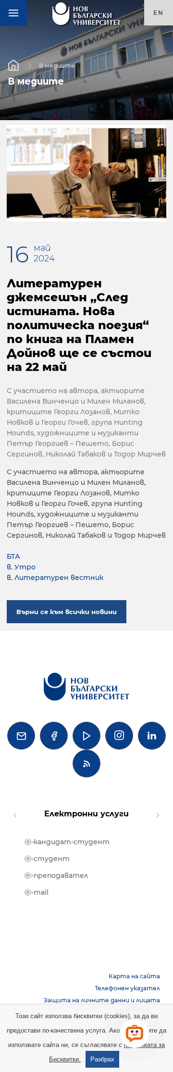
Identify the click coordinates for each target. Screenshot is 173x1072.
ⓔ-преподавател (56, 875)
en (158, 12)
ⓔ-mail (37, 892)
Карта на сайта (134, 976)
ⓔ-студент (47, 858)
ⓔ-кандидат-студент (67, 842)
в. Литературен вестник (55, 577)
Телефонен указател (127, 988)
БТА (13, 556)
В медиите (57, 65)
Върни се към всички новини (66, 612)
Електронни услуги (86, 813)
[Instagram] (119, 736)
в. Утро (21, 567)
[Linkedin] (152, 736)
